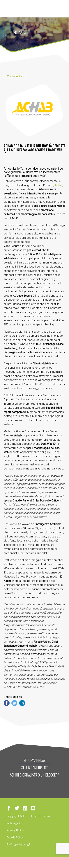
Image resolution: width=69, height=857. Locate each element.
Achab (58, 185)
